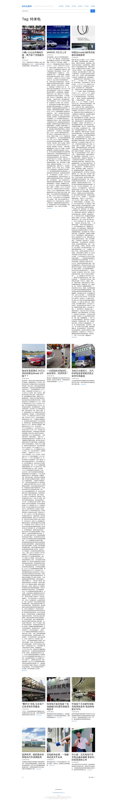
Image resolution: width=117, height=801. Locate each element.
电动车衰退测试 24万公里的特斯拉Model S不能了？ (33, 373)
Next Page (92, 777)
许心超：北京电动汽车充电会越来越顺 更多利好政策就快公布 (83, 757)
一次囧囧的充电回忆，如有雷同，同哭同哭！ (58, 372)
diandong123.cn (58, 792)
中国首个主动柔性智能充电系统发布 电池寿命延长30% (83, 707)
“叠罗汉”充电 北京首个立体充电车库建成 (33, 705)
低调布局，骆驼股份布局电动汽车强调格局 (33, 755)
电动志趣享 (27, 6)
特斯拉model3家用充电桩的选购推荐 (83, 53)
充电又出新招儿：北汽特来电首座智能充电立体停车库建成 (83, 373)
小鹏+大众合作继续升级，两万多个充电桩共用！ (33, 55)
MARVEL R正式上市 (56, 52)
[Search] (92, 11)
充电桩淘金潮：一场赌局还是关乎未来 (58, 755)
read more (42, 65)
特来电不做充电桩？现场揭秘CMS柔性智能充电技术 (58, 707)
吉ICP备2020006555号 (58, 789)
